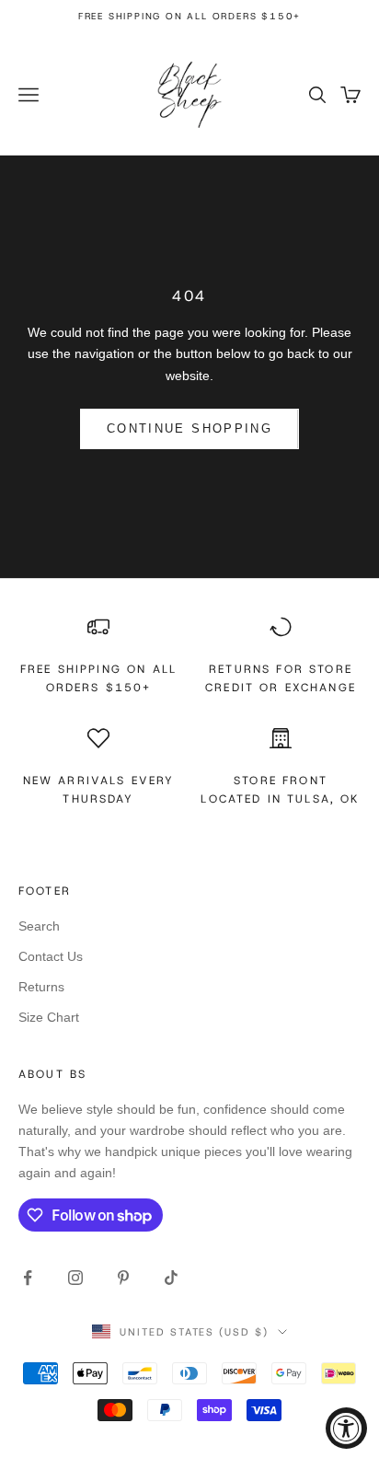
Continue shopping (189, 428)
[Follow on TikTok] (171, 1277)
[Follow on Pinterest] (123, 1277)
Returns (41, 986)
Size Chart (48, 1017)
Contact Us (50, 956)
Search (39, 926)
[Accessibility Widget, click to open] (346, 1428)
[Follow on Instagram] (75, 1277)
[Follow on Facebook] (27, 1277)
